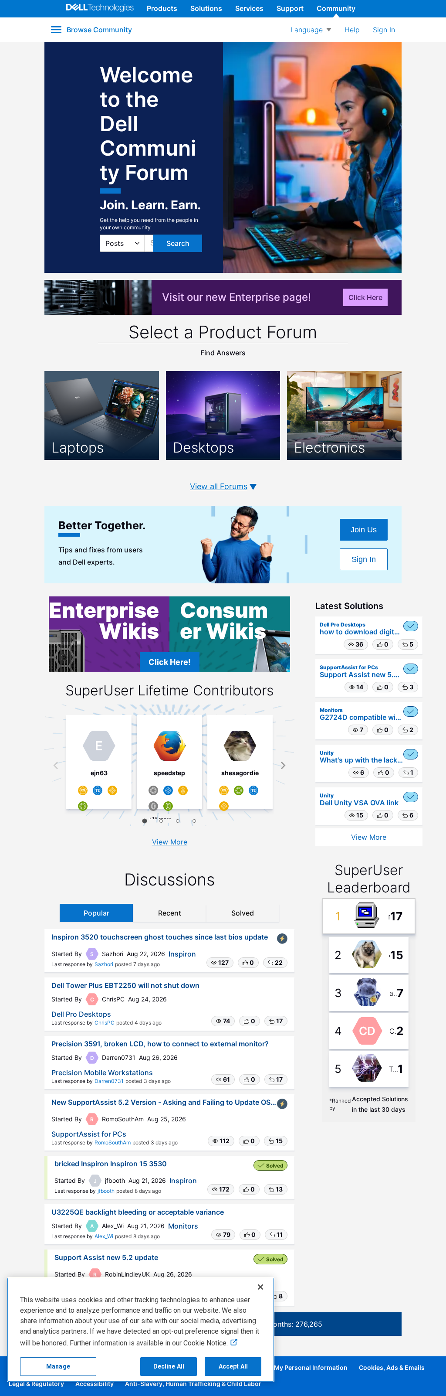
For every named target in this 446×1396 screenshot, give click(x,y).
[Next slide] (283, 765)
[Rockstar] (82, 790)
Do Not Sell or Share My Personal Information (281, 1367)
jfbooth (106, 1191)
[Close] (260, 1287)
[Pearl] (153, 790)
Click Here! (170, 662)
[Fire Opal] (182, 790)
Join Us (364, 529)
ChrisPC (105, 1022)
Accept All (233, 1366)
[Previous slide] (56, 765)
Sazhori (104, 964)
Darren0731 (109, 1081)
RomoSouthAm (113, 1142)
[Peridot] (168, 806)
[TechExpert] (97, 790)
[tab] (144, 820)
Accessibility (94, 1383)
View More (169, 842)
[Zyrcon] (168, 790)
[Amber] (112, 790)
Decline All (169, 1366)
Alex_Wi (104, 1236)
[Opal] (153, 806)
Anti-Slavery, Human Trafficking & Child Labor (193, 1383)
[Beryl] (82, 806)
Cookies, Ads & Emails (392, 1367)
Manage (58, 1366)
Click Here (365, 297)
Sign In (363, 559)
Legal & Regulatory (36, 1383)
